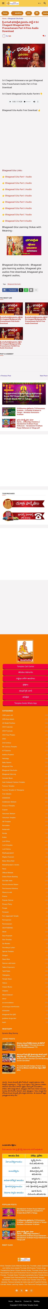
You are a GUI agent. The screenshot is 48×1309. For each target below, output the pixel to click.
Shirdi (25, 932)
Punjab (25, 908)
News (25, 869)
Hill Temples (25, 821)
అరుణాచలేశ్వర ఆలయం (14, 1180)
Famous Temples (25, 786)
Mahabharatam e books (25, 865)
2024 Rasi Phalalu (25, 735)
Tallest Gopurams (25, 967)
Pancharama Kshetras (25, 888)
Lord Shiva (25, 841)
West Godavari (25, 995)
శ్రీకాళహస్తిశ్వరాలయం (13, 1186)
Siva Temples (25, 939)
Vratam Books (25, 987)
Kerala (25, 833)
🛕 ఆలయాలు (17, 13)
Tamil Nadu (25, 971)
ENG (28, 13)
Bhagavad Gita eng (25, 774)
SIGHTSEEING (25, 928)
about (25, 998)
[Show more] (36, 290)
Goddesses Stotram (25, 802)
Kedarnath (25, 829)
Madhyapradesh (25, 853)
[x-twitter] (21, 1291)
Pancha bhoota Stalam (25, 884)
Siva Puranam (25, 936)
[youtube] (26, 1291)
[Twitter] (21, 290)
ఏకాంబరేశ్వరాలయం (14, 1162)
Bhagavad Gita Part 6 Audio (18, 208)
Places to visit (25, 892)
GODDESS (25, 798)
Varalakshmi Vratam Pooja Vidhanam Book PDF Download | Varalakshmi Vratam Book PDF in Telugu (31, 1211)
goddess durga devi (25, 1018)
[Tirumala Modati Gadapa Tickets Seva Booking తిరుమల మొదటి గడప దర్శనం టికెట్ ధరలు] (8, 1069)
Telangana (25, 975)
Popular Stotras (25, 900)
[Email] (31, 290)
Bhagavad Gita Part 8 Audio (18, 221)
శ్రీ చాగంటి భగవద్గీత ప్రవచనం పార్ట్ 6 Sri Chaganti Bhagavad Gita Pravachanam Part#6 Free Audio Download (11, 345)
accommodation (25, 1002)
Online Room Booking (25, 876)
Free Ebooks (25, 794)
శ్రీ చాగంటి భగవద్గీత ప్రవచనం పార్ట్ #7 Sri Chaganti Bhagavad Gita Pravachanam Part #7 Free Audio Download (36, 320)
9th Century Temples (25, 746)
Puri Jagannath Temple (25, 916)
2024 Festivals (25, 731)
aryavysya (25, 1010)
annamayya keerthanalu (25, 1006)
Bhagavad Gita (25, 766)
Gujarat (25, 810)
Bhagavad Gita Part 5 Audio (18, 202)
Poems (25, 896)
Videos (25, 983)
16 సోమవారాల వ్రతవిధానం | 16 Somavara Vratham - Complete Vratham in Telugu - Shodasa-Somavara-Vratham (31, 411)
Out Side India (25, 880)
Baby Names (25, 762)
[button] (3, 3)
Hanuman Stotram (25, 813)
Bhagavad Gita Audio (15, 18)
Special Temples (25, 951)
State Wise (25, 959)
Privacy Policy (25, 904)
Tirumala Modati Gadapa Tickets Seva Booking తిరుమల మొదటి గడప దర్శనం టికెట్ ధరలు (31, 1068)
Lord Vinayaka (25, 845)
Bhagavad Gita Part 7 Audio (18, 215)
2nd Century (25, 743)
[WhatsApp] (26, 290)
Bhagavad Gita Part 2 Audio (18, 183)
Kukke (25, 837)
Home (5, 13)
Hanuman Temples (25, 817)
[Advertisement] (24, 139)
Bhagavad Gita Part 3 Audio (18, 189)
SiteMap (37, 1301)
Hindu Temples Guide (30, 1305)
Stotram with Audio (25, 963)
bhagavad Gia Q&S (25, 1014)
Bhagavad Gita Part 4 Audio (18, 196)
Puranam (25, 912)
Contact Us (27, 1301)
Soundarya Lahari (25, 947)
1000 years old (25, 715)
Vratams (25, 991)
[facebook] (17, 1291)
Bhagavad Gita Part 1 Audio (18, 177)
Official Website (25, 872)
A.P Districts (25, 750)
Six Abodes (25, 943)
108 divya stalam (25, 719)
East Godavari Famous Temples (25, 782)
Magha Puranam (25, 857)
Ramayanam (25, 920)
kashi (25, 1022)
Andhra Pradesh (25, 754)
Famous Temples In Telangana (25, 790)
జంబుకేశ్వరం (14, 1171)
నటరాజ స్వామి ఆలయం (14, 1193)
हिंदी (37, 13)
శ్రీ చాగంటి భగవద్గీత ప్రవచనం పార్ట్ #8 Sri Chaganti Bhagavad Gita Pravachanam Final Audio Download (11, 320)
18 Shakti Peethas (25, 723)
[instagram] (31, 1291)
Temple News (25, 979)
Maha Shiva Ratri (25, 861)
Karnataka (25, 825)
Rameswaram (25, 924)
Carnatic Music (25, 778)
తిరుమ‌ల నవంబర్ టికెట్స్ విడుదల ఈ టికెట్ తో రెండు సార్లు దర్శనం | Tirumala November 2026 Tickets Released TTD (31, 1045)
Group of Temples (25, 806)
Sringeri (25, 955)
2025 (25, 739)
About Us (18, 1301)
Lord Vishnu (25, 849)
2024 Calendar (25, 727)
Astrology (25, 758)
